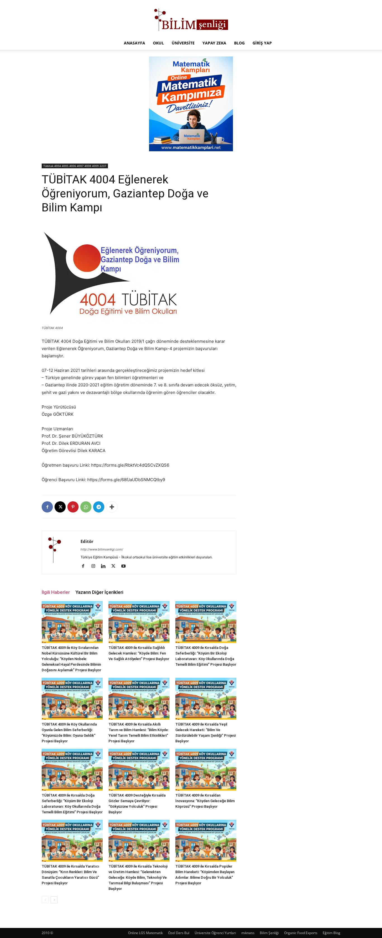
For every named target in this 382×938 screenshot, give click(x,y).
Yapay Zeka (214, 43)
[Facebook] (47, 506)
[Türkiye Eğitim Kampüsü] (191, 18)
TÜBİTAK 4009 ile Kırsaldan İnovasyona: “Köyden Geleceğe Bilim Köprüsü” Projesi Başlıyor (205, 801)
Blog (239, 43)
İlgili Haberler (56, 592)
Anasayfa (134, 43)
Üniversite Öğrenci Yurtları (215, 932)
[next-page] (54, 899)
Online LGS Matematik (145, 932)
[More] (112, 506)
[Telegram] (98, 506)
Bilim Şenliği (269, 932)
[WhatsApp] (85, 506)
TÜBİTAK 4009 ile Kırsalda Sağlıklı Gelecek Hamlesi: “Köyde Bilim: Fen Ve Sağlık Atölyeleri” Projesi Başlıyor (139, 653)
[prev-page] (45, 899)
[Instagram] (95, 566)
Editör (87, 541)
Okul (158, 43)
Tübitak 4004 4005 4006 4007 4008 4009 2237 (74, 166)
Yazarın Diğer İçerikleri (99, 592)
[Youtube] (125, 566)
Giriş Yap (262, 43)
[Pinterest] (73, 506)
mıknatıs (247, 932)
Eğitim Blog (331, 932)
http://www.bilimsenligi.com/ (102, 549)
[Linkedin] (105, 566)
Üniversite (183, 43)
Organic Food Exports (300, 932)
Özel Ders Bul (178, 932)
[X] (60, 506)
